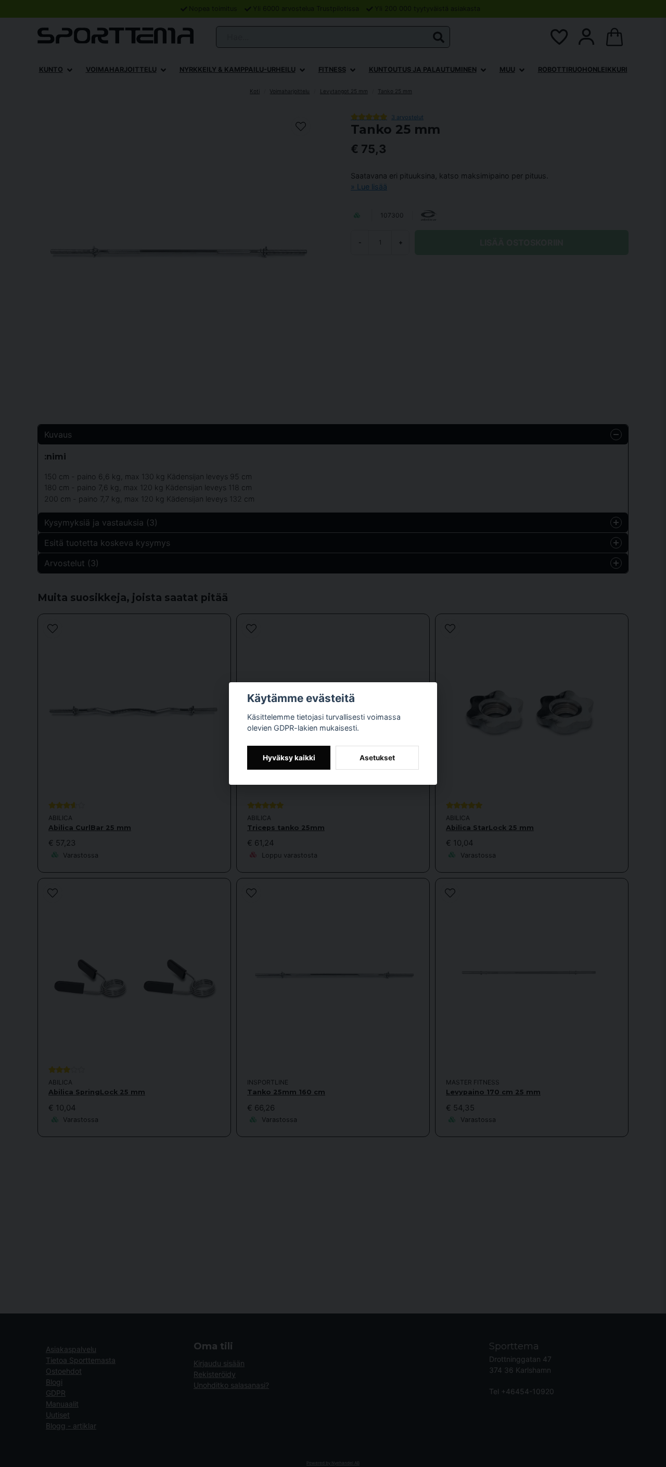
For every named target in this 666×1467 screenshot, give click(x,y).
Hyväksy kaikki (289, 758)
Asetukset (377, 758)
